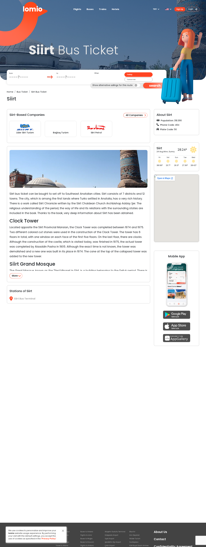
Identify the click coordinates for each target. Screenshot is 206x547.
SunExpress (133, 542)
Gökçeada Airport (111, 535)
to (57, 73)
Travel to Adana (62, 545)
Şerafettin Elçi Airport (113, 542)
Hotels (115, 9)
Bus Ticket (22, 91)
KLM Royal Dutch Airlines (139, 545)
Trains (102, 9)
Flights (77, 9)
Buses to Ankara (86, 532)
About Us (160, 532)
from (11, 73)
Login (191, 9)
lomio (32, 9)
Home (10, 91)
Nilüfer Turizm (134, 538)
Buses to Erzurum (87, 542)
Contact (160, 539)
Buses (90, 9)
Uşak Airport (109, 538)
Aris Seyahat (134, 535)
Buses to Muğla (86, 538)
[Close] (63, 531)
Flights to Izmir (86, 535)
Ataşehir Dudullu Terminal (115, 532)
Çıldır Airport (110, 545)
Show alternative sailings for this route (112, 85)
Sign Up (179, 9)
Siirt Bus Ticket (39, 91)
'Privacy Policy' (48, 538)
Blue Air (132, 532)
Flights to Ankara (87, 545)
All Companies (134, 115)
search (155, 85)
